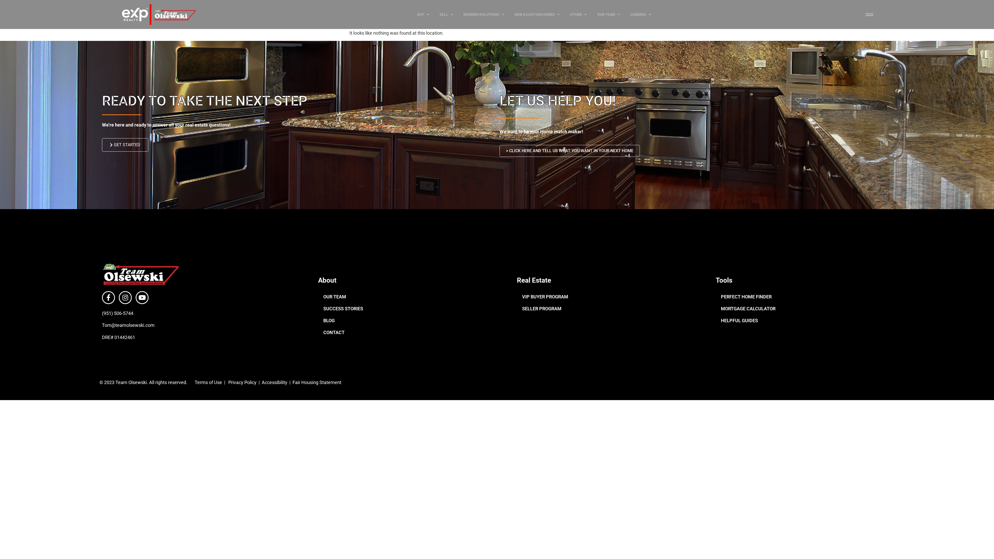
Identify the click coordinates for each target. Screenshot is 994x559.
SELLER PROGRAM (541, 308)
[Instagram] (125, 297)
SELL (444, 14)
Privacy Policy (242, 382)
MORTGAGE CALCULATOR (748, 308)
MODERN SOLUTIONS (481, 14)
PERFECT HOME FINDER (746, 296)
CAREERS (638, 14)
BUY (420, 14)
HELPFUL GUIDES (739, 320)
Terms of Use (208, 382)
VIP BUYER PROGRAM (545, 296)
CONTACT (334, 332)
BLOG (329, 320)
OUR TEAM (606, 14)
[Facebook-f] (108, 297)
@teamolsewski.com (133, 325)
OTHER (576, 14)
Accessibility (275, 382)
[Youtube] (142, 297)
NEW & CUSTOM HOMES (535, 14)
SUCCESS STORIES (343, 308)
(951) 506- (112, 313)
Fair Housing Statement (317, 382)
